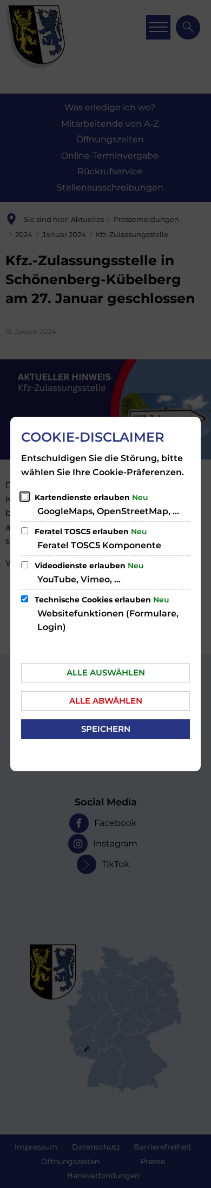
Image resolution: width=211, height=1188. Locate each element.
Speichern (105, 729)
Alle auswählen (106, 672)
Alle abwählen (105, 700)
